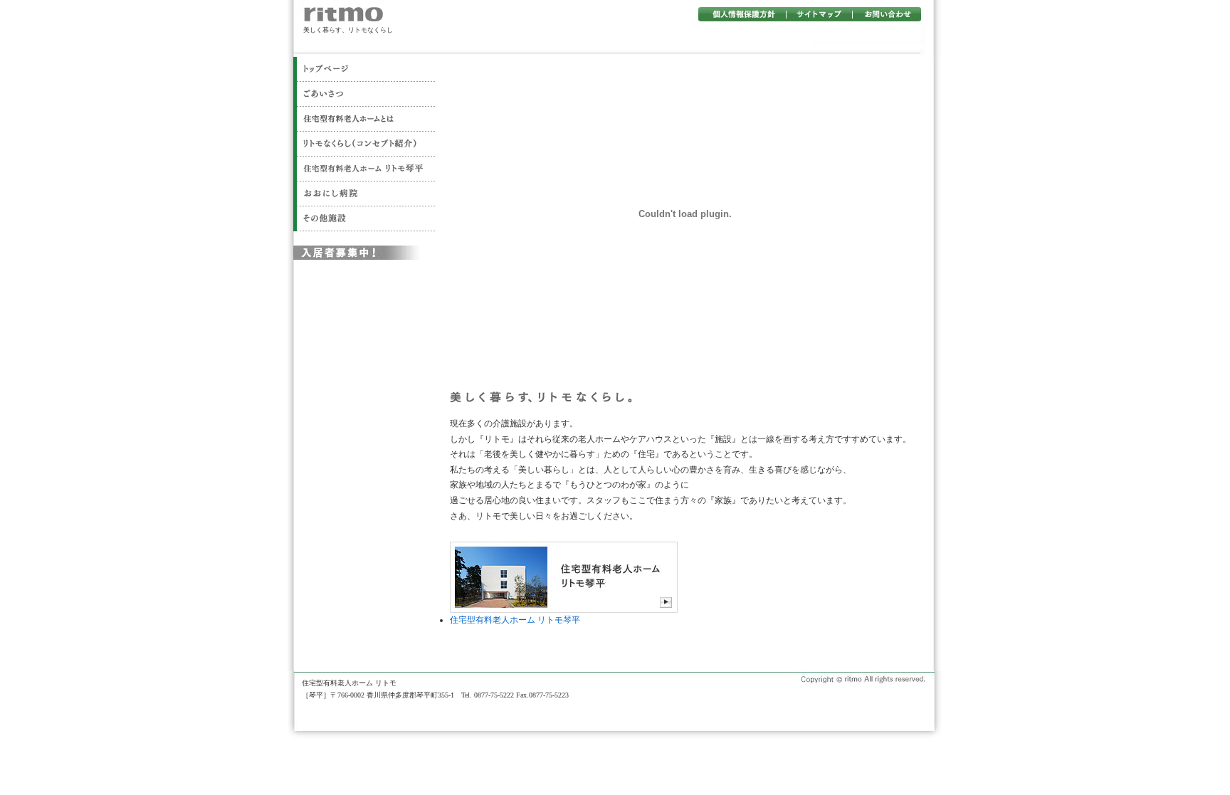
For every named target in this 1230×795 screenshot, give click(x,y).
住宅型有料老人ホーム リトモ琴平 (515, 620)
